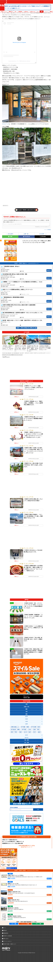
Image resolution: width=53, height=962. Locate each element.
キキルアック (5, 124)
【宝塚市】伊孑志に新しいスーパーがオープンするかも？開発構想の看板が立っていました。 (33, 418)
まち (38, 11)
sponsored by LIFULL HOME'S (33, 870)
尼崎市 (20, 732)
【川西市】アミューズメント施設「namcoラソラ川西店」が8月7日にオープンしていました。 (33, 387)
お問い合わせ (5, 938)
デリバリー (16, 354)
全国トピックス (4, 11)
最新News (11, 11)
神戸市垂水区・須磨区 (15, 729)
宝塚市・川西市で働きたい (21, 263)
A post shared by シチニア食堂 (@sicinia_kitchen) (19, 61)
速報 (50, 11)
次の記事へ (42, 233)
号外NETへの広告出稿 (7, 935)
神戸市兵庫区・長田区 (35, 726)
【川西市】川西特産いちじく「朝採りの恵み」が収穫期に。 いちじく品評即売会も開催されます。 (33, 403)
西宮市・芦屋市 (14, 732)
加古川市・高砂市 (27, 732)
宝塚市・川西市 (36, 729)
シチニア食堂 (10, 354)
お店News (26, 11)
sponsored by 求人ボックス (33, 263)
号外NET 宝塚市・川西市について (9, 944)
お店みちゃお (32, 11)
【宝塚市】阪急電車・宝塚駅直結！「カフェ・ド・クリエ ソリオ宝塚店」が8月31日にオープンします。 (33, 616)
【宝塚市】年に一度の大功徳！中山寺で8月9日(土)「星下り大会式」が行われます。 (33, 465)
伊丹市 (29, 729)
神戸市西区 (24, 729)
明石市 (34, 732)
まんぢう (8, 356)
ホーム (4, 927)
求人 (15, 11)
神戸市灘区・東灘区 (25, 726)
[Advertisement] (26, 369)
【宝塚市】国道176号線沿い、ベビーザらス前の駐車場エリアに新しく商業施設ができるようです (33, 516)
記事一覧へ (26, 233)
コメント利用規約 (47, 229)
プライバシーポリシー (7, 941)
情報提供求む (5, 933)
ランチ (21, 354)
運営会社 (5, 930)
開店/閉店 (20, 11)
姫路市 (39, 732)
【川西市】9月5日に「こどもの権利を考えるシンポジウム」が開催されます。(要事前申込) (33, 628)
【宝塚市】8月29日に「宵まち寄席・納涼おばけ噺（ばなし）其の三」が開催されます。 (33, 639)
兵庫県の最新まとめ (15, 726)
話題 (41, 11)
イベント (46, 11)
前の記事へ (11, 233)
